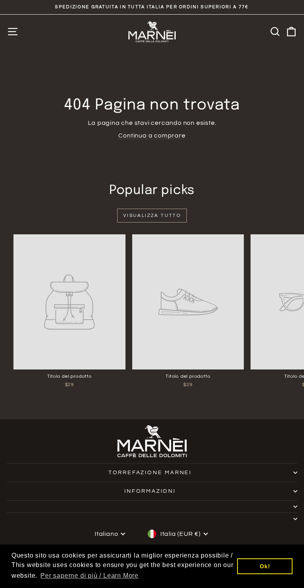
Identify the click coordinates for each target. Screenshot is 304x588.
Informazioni (150, 491)
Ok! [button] (265, 566)
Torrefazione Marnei (150, 472)
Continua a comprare (151, 135)
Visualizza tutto (152, 215)
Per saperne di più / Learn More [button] (89, 575)
